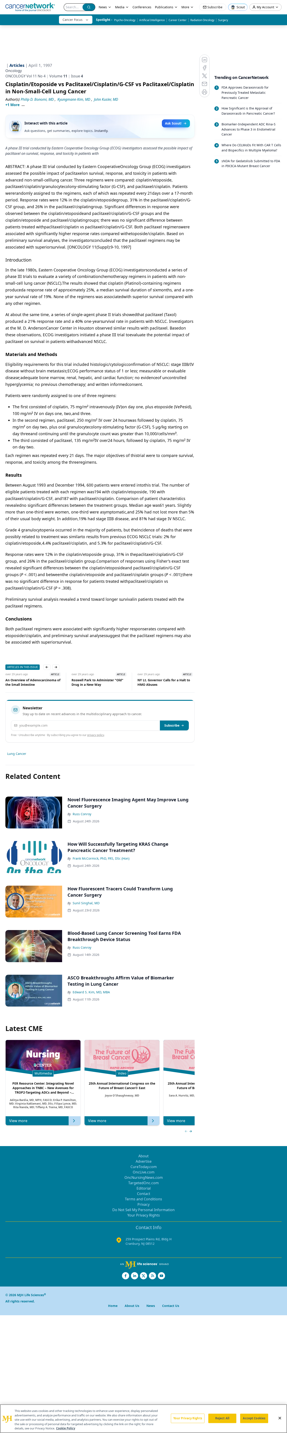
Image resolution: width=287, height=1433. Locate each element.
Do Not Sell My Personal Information (143, 1209)
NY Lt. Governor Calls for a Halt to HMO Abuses (97, 682)
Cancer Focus (73, 19)
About (143, 1155)
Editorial (144, 1188)
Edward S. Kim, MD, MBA (91, 992)
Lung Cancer (16, 753)
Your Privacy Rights (143, 1215)
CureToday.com (143, 1166)
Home (112, 1306)
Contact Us (170, 1306)
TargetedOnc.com (143, 1182)
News (103, 7)
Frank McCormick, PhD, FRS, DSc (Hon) (101, 858)
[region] (143, 1418)
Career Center (178, 20)
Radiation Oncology (202, 20)
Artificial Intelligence (152, 20)
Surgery (223, 20)
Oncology (13, 70)
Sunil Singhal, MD (86, 903)
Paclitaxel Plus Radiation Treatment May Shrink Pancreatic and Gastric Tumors (164, 682)
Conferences (142, 7)
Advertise (144, 1161)
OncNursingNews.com (143, 1177)
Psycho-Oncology (124, 20)
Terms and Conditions (143, 1199)
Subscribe (171, 725)
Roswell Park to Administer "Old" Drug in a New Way (31, 682)
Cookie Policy (65, 1428)
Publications (164, 7)
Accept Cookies (254, 1418)
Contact (143, 1193)
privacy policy (95, 735)
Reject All (222, 1418)
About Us (132, 1306)
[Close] (280, 1418)
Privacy (143, 1204)
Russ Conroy (82, 814)
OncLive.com (143, 1172)
